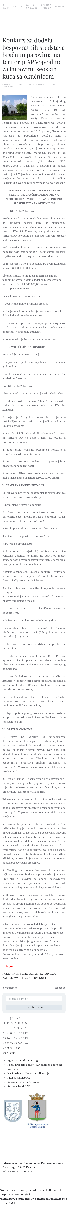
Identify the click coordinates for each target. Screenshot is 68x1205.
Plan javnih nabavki (18, 1077)
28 (8, 1048)
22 (11, 1043)
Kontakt (60, 6)
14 (8, 1038)
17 (18, 1038)
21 (8, 1043)
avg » (13, 1053)
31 (18, 1048)
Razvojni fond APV (18, 1086)
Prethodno (10, 988)
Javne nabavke (32, 6)
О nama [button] (6, 6)
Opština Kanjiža (46, 6)
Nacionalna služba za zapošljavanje (28, 1073)
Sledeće (59, 988)
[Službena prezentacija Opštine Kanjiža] (37, 1110)
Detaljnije (8, 966)
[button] (4, 23)
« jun (5, 1053)
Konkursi (8, 87)
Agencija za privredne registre (25, 1060)
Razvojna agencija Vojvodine (24, 1082)
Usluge (18, 6)
